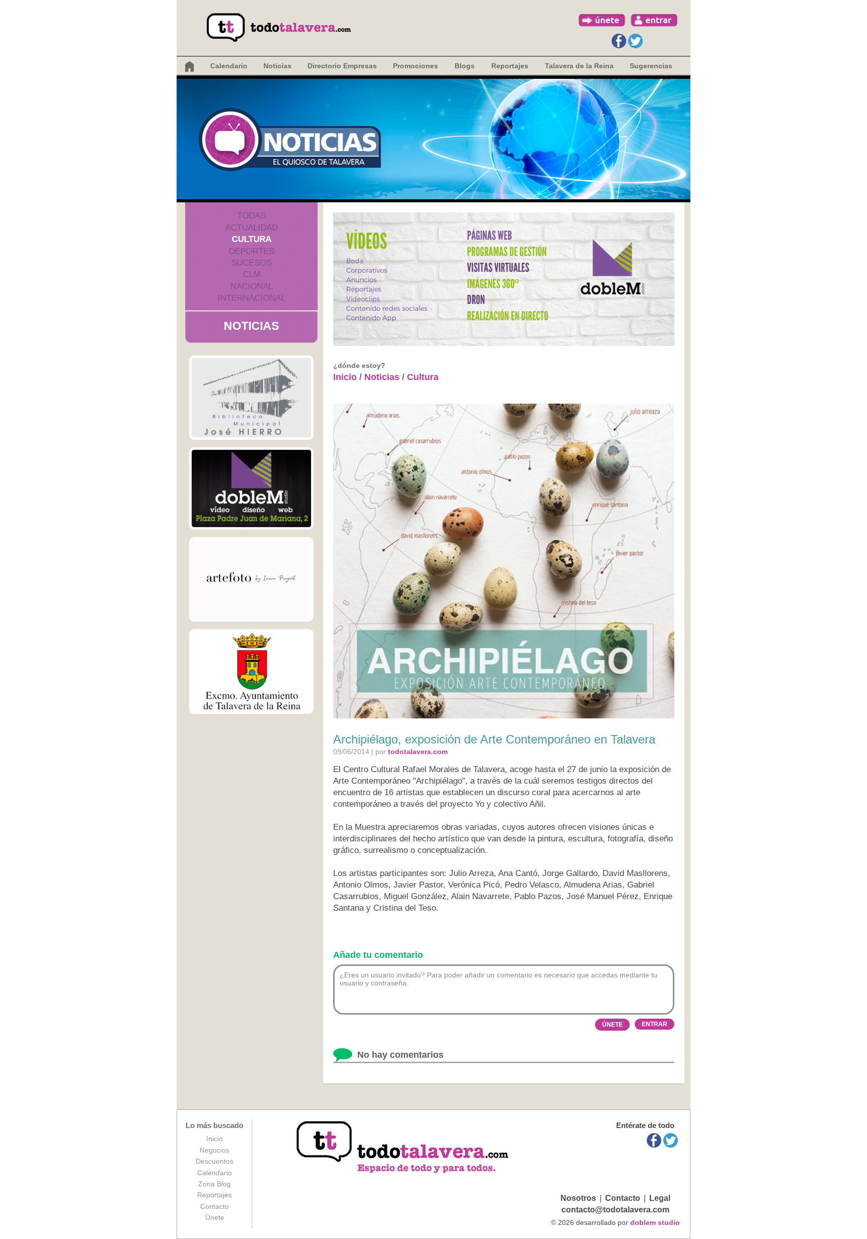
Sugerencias (651, 66)
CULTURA (251, 239)
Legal (659, 1198)
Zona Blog (214, 1184)
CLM (251, 274)
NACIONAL (251, 286)
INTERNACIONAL (251, 298)
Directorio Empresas (342, 66)
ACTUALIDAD (251, 227)
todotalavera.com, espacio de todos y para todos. (404, 1148)
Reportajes (214, 1195)
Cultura (423, 377)
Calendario (228, 66)
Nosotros (578, 1198)
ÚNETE (612, 1024)
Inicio (345, 377)
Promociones (415, 66)
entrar (654, 20)
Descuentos (214, 1161)
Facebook (619, 41)
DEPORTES (251, 251)
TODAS (251, 215)
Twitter (635, 41)
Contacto (214, 1206)
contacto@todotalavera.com (615, 1209)
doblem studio (655, 1222)
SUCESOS (251, 263)
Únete (214, 1217)
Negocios (214, 1150)
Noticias (277, 66)
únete (602, 20)
